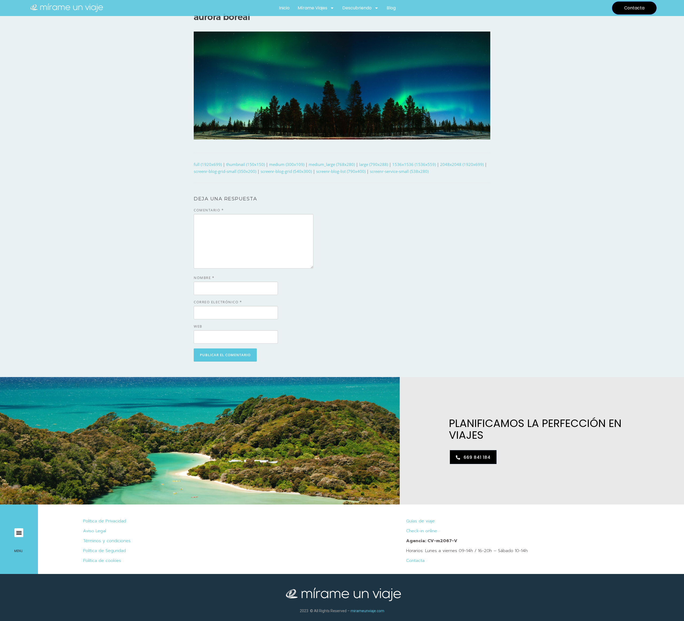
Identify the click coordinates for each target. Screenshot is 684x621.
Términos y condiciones (107, 541)
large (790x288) (373, 164)
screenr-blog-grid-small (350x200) (225, 171)
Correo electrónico (218, 302)
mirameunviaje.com (367, 611)
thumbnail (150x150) (245, 164)
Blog (391, 8)
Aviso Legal (94, 531)
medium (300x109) (286, 164)
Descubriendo (357, 8)
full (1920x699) (208, 164)
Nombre (204, 277)
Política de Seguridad (104, 551)
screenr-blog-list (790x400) (341, 171)
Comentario (209, 210)
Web (198, 326)
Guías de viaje (420, 521)
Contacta (415, 560)
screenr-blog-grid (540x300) (286, 171)
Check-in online (421, 531)
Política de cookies (102, 560)
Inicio (284, 8)
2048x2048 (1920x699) (462, 164)
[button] (18, 532)
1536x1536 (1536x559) (414, 164)
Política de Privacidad (104, 521)
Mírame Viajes (312, 8)
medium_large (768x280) (332, 164)
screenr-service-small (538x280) (399, 171)
